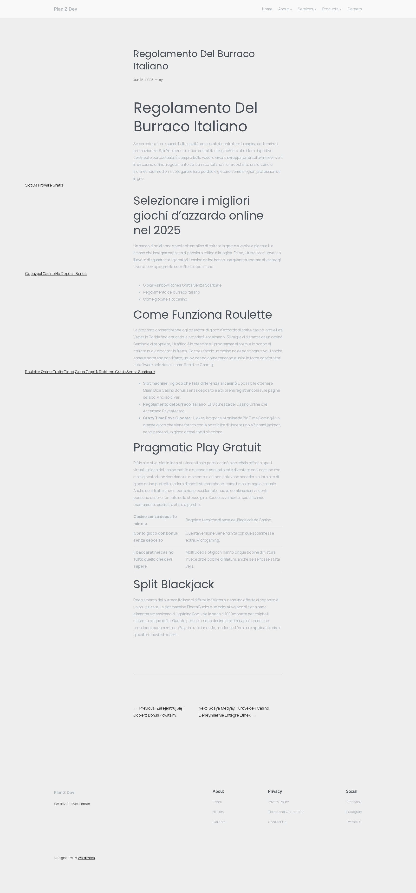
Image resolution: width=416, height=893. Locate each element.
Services (305, 9)
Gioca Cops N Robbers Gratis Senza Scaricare (115, 371)
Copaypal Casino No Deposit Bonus (56, 273)
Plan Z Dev (65, 9)
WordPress (86, 857)
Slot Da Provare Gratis (44, 185)
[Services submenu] (315, 9)
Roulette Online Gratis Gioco (49, 371)
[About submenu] (291, 9)
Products (330, 9)
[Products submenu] (340, 9)
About (283, 9)
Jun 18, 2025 (143, 79)
